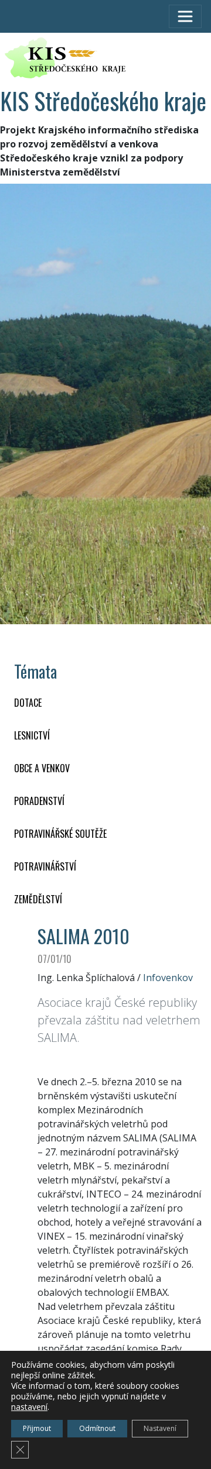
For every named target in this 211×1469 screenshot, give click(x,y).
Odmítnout (97, 1428)
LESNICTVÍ (32, 735)
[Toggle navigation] (185, 16)
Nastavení (160, 1428)
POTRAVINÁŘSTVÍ (45, 866)
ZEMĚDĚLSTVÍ (38, 899)
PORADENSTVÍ (39, 801)
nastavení (29, 1407)
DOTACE (28, 703)
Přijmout (37, 1428)
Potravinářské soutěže (60, 834)
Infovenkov (168, 977)
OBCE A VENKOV (42, 768)
